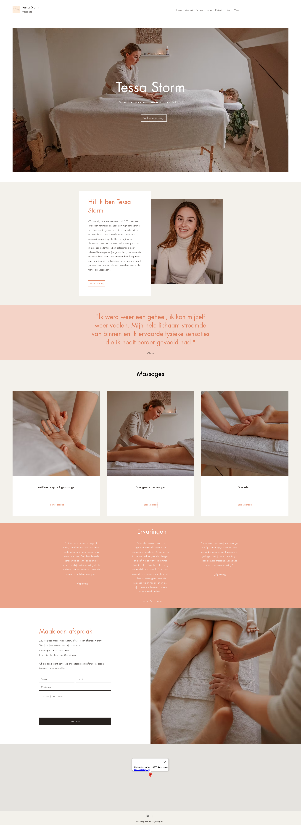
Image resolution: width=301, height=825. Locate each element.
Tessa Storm (30, 7)
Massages (27, 11)
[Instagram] (147, 816)
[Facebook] (152, 816)
